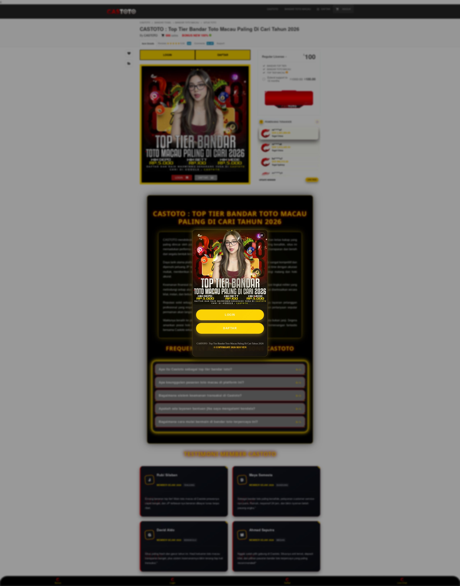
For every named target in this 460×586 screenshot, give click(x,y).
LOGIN (230, 314)
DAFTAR (230, 328)
